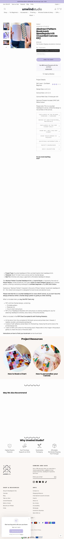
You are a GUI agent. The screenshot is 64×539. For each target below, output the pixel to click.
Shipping (46, 44)
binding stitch (31, 327)
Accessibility (36, 505)
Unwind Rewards (7, 500)
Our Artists (36, 503)
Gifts (57, 12)
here (40, 333)
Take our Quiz (15, 4)
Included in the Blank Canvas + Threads (48, 115)
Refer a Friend (7, 503)
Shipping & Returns (38, 493)
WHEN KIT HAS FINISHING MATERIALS (49, 120)
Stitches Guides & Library (45, 12)
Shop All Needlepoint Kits (10, 491)
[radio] (48, 50)
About (31, 15)
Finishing (33, 12)
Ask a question (48, 149)
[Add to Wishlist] (38, 213)
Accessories (24, 12)
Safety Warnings (48, 145)
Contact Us (36, 491)
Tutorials (5, 493)
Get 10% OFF (6, 4)
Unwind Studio (42, 26)
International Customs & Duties (41, 495)
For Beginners (14, 12)
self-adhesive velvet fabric (20, 324)
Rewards (22, 4)
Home (38, 24)
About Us (35, 500)
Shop (5, 12)
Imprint (35, 498)
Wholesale (35, 508)
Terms (35, 529)
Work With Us (36, 513)
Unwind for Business (38, 510)
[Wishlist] (58, 9)
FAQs (31, 4)
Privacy (39, 529)
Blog (28, 4)
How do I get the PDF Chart (49, 131)
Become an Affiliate (8, 505)
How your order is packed (49, 136)
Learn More (48, 69)
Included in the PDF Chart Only (48, 126)
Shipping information (48, 141)
